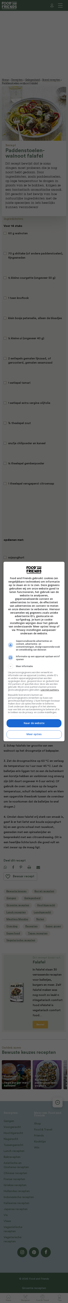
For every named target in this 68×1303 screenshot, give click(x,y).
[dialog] (34, 651)
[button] (34, 666)
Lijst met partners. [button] (50, 689)
